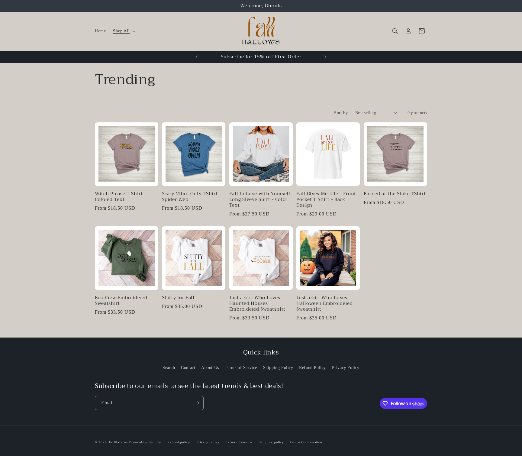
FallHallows (118, 442)
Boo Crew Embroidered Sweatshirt (121, 300)
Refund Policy (312, 367)
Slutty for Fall (178, 298)
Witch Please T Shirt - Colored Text (120, 196)
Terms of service (239, 442)
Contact (188, 367)
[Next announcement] (325, 57)
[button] (123, 31)
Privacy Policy (345, 367)
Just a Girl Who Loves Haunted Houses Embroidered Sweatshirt (257, 303)
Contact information (306, 442)
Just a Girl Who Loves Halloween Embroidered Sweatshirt (324, 303)
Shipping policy (271, 442)
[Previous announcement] (196, 57)
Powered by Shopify (145, 442)
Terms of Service (241, 367)
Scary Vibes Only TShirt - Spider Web (191, 196)
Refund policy (178, 442)
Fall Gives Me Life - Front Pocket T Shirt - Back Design (326, 199)
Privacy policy (208, 442)
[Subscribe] (196, 403)
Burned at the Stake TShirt (395, 194)
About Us (210, 367)
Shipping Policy (278, 367)
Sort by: (341, 113)
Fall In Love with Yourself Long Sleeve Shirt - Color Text (260, 199)
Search (169, 367)
